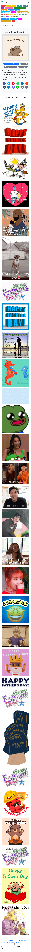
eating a (20, 18)
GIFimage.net (4, 24)
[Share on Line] (17, 87)
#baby (4, 234)
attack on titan (5, 18)
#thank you (22, 67)
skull (2, 8)
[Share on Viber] (13, 87)
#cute (4, 205)
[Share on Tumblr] (4, 87)
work (16, 16)
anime (11, 16)
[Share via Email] (22, 87)
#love (4, 814)
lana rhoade (13, 18)
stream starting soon (13, 14)
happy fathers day (11, 5)
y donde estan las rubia (19, 8)
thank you (19, 5)
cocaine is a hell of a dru (14, 10)
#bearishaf (6, 838)
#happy (5, 153)
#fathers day (6, 328)
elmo (20, 16)
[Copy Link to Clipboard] (26, 87)
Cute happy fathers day (14, 24)
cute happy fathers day (11, 64)
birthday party (8, 8)
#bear (4, 843)
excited (3, 5)
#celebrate (6, 402)
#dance (5, 645)
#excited (24, 64)
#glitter (5, 299)
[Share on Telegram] (8, 87)
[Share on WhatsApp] (17, 83)
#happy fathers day (10, 67)
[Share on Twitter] (8, 83)
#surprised (6, 590)
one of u (26, 5)
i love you (3, 14)
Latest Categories (14, 942)
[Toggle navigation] (28, 1)
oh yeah (13, 12)
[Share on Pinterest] (13, 83)
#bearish (5, 841)
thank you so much (5, 21)
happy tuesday (23, 14)
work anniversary (5, 12)
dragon (3, 16)
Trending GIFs (22, 940)
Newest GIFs (4, 942)
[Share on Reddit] (26, 83)
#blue (4, 764)
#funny (5, 278)
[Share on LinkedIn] (22, 83)
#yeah (4, 640)
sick (8, 16)
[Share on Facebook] (4, 83)
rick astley (3, 10)
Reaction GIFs (13, 940)
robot (13, 21)
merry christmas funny (22, 12)
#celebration (6, 399)
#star (4, 294)
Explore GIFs (4, 940)
